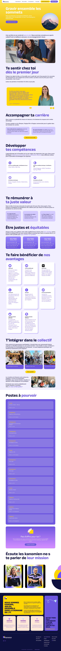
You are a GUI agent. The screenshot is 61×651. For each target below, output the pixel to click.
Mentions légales (37, 649)
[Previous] (51, 108)
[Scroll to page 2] (31, 108)
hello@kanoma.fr (50, 629)
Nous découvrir (18, 1)
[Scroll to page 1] (29, 108)
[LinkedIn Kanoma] (3, 640)
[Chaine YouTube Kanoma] (5, 640)
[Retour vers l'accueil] (6, 1)
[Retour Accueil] (7, 637)
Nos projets (37, 1)
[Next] (53, 108)
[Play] (13, 576)
